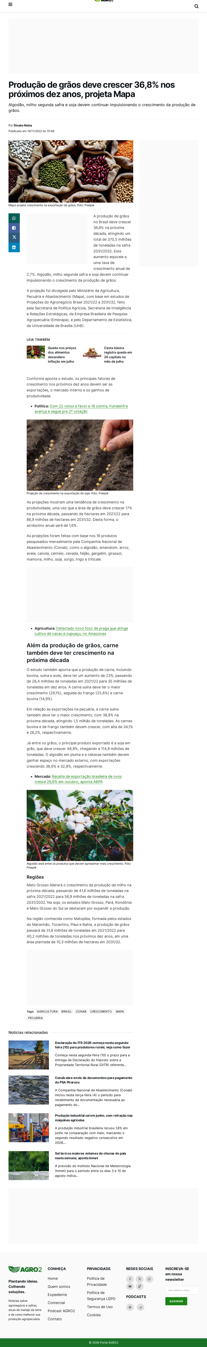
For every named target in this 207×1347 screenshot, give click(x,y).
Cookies (94, 1315)
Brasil (66, 1011)
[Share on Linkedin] (14, 247)
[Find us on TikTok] (140, 1286)
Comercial (56, 1303)
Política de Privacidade (97, 1281)
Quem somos (59, 1286)
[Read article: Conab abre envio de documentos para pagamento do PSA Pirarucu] (28, 1090)
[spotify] (130, 1307)
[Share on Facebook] (14, 228)
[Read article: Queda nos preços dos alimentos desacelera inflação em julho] (36, 352)
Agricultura (47, 1011)
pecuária (35, 1018)
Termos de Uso (100, 1307)
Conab (81, 1011)
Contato (55, 1319)
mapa (120, 1011)
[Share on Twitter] (14, 237)
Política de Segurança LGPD (101, 1295)
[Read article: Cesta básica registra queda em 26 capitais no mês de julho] (92, 352)
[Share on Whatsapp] (14, 218)
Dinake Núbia (23, 125)
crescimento (101, 1011)
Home (53, 1278)
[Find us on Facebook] (130, 1279)
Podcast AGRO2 (61, 1311)
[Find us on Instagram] (149, 1279)
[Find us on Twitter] (140, 1279)
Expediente (57, 1295)
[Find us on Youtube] (130, 1286)
